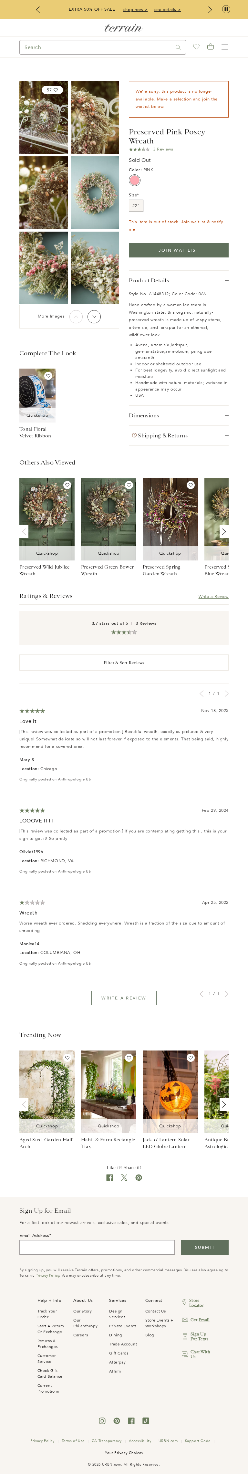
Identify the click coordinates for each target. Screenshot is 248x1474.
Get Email (200, 1319)
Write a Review (214, 596)
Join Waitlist (179, 250)
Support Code (198, 1441)
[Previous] (76, 316)
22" (136, 205)
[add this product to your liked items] (48, 376)
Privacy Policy (47, 1275)
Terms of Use (73, 1441)
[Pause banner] (226, 9)
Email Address (34, 1235)
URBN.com (168, 1441)
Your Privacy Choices (124, 1453)
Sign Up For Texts (199, 1336)
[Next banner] (210, 10)
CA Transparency (107, 1441)
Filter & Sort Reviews (124, 662)
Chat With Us (200, 1354)
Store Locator (196, 1303)
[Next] (94, 316)
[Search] (178, 47)
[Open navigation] (225, 47)
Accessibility (140, 1441)
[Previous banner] (38, 10)
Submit (205, 1247)
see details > (167, 9)
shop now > (135, 9)
